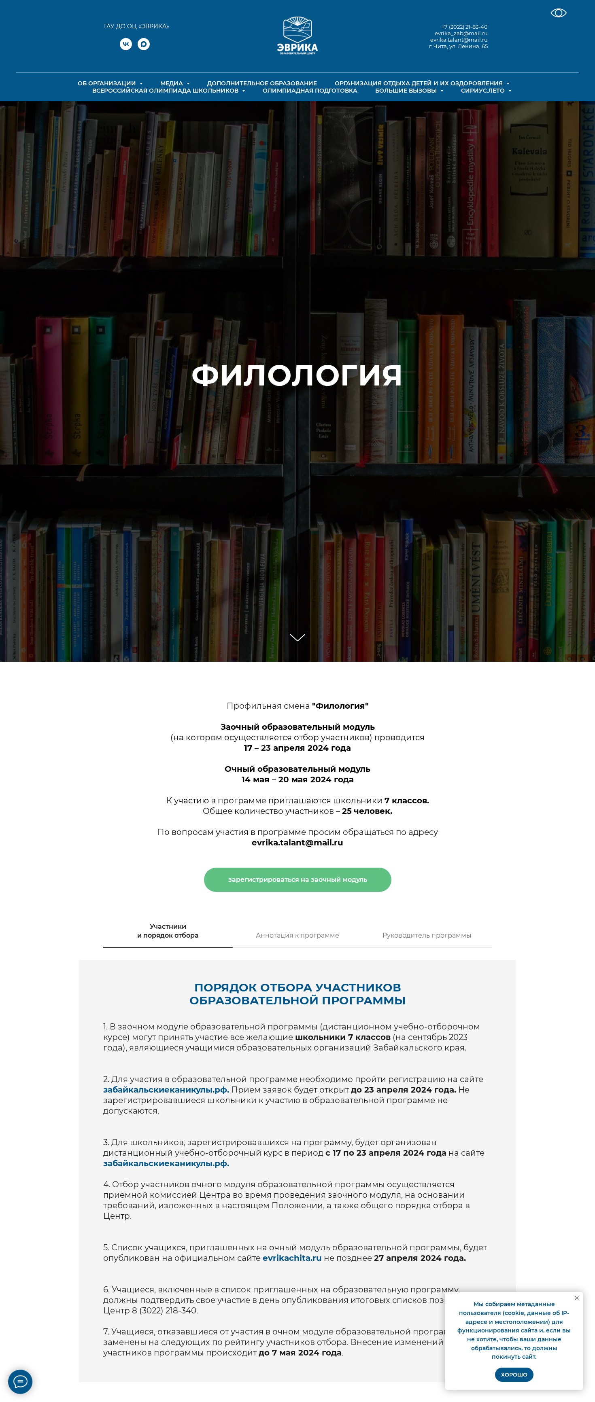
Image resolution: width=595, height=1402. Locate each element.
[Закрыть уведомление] (577, 1298)
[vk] (126, 47)
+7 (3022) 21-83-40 (465, 26)
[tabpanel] (297, 1171)
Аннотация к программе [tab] (297, 935)
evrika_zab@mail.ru (461, 33)
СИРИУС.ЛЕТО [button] (483, 90)
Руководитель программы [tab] (427, 935)
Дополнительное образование (262, 83)
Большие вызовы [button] (406, 90)
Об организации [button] (108, 83)
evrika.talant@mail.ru (459, 39)
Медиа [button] (172, 83)
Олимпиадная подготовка (310, 90)
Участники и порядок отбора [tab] (168, 931)
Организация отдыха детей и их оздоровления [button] (419, 83)
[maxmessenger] (144, 47)
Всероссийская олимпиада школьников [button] (166, 90)
